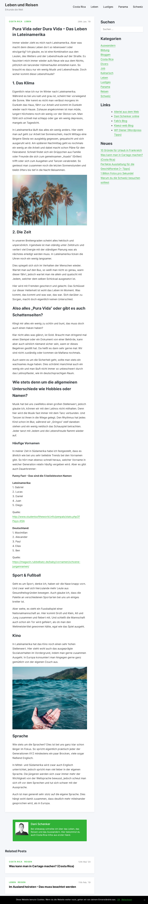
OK (118, 899)
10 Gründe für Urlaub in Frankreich (121, 150)
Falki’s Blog (120, 120)
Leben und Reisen (21, 4)
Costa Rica (79, 6)
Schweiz (138, 6)
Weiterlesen (126, 899)
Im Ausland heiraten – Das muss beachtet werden (42, 886)
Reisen (104, 91)
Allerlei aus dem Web (126, 111)
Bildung (105, 50)
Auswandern (108, 45)
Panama (123, 6)
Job (103, 68)
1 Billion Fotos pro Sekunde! (117, 173)
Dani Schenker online (126, 116)
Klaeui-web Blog (123, 125)
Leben (94, 6)
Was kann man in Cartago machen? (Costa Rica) (41, 866)
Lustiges (108, 6)
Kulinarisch (107, 72)
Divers (104, 63)
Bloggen (105, 54)
